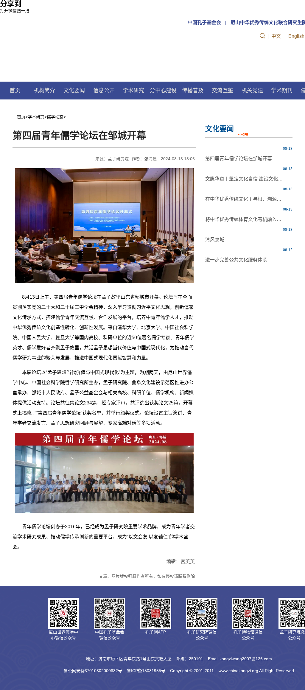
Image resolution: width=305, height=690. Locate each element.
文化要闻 (74, 91)
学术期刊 (281, 91)
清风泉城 (214, 239)
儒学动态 (55, 116)
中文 (276, 36)
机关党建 (252, 91)
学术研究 (36, 116)
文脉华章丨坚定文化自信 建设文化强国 (244, 178)
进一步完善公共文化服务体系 (236, 259)
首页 (15, 91)
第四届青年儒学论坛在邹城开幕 (238, 158)
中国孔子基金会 (204, 22)
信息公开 (104, 91)
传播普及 (192, 91)
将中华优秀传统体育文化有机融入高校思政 (244, 219)
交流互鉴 (222, 91)
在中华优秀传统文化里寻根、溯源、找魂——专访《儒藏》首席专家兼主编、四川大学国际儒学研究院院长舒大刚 (244, 199)
